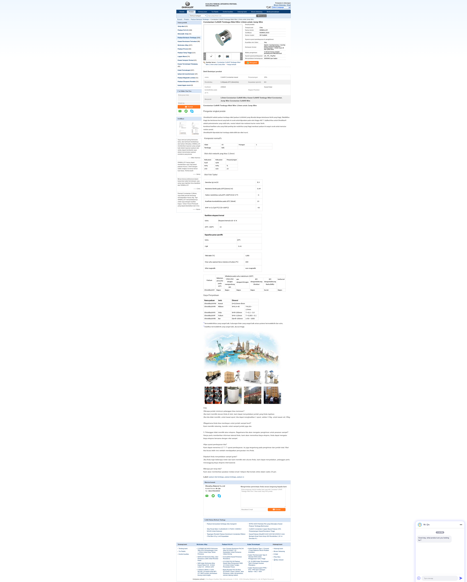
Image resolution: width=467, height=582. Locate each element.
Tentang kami (202, 12)
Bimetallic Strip (183, 34)
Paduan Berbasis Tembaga (200, 19)
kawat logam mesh (184, 85)
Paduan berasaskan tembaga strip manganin (222, 524)
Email (289, 5)
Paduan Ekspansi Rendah (186, 81)
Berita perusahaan (273, 12)
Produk (191, 12)
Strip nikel (181, 26)
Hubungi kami (242, 12)
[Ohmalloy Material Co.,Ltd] (191, 5)
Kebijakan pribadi (198, 579)
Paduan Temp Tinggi (185, 53)
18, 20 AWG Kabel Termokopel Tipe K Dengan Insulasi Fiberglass (258, 563)
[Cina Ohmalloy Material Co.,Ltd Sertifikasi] (182, 134)
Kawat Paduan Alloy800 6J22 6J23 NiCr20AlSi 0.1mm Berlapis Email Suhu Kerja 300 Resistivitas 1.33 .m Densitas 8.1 (267, 536)
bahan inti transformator (186, 74)
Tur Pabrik (214, 12)
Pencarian (262, 16)
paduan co (240, 477)
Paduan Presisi (183, 49)
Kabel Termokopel (184, 70)
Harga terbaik (231, 64)
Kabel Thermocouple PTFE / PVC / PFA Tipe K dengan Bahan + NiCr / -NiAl (257, 569)
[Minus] (460, 524)
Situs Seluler (279, 560)
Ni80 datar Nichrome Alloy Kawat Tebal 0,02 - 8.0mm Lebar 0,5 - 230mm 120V (206, 565)
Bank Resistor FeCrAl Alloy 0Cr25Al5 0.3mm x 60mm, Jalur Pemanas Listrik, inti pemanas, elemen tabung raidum (233, 572)
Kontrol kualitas (228, 12)
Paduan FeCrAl (183, 30)
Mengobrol (253, 63)
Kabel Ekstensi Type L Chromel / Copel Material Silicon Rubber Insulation (258, 550)
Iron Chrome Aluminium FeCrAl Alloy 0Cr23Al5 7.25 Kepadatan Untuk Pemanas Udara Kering (233, 551)
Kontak (190, 107)
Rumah (182, 12)
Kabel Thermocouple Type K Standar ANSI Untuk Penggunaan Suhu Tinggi (257, 557)
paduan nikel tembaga (216, 477)
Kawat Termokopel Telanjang (188, 64)
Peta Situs (277, 557)
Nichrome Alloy (183, 45)
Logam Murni (182, 56)
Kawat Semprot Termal (185, 60)
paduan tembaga (230, 477)
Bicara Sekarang (280, 5)
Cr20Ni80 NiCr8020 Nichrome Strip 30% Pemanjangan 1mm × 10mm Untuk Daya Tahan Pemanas (208, 551)
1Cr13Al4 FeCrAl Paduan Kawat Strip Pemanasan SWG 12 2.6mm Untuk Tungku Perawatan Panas (233, 564)
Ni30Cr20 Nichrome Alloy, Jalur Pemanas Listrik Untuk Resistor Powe (208, 558)
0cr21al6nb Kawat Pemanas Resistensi (232, 558)
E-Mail (276, 554)
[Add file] (419, 578)
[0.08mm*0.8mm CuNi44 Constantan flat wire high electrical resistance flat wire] (223, 41)
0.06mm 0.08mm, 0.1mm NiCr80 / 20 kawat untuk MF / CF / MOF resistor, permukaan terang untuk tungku (207, 572)
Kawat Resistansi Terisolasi (187, 41)
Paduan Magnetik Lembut (186, 78)
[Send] (461, 578)
